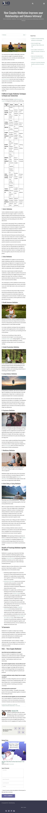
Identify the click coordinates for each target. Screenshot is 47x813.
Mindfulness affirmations (9, 581)
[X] (19, 728)
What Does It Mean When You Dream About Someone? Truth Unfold (12, 751)
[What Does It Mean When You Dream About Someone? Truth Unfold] (14, 751)
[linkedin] (14, 811)
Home (4, 19)
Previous (4, 34)
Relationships (12, 705)
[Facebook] (16, 728)
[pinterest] (11, 811)
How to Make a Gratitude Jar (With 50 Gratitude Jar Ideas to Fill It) (38, 51)
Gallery (16, 751)
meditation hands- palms (7, 338)
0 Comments (17, 705)
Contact (24, 807)
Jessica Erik (5, 704)
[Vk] (23, 732)
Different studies (16, 593)
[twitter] (6, 811)
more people (7, 445)
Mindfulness (8, 19)
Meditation (14, 19)
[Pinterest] (19, 732)
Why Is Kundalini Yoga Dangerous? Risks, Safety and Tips (37, 45)
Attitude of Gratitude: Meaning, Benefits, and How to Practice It (38, 64)
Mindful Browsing (12, 802)
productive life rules (10, 558)
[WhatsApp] (23, 728)
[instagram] (9, 811)
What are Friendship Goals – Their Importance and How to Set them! (37, 57)
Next (24, 34)
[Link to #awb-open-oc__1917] (32, 3)
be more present (5, 79)
